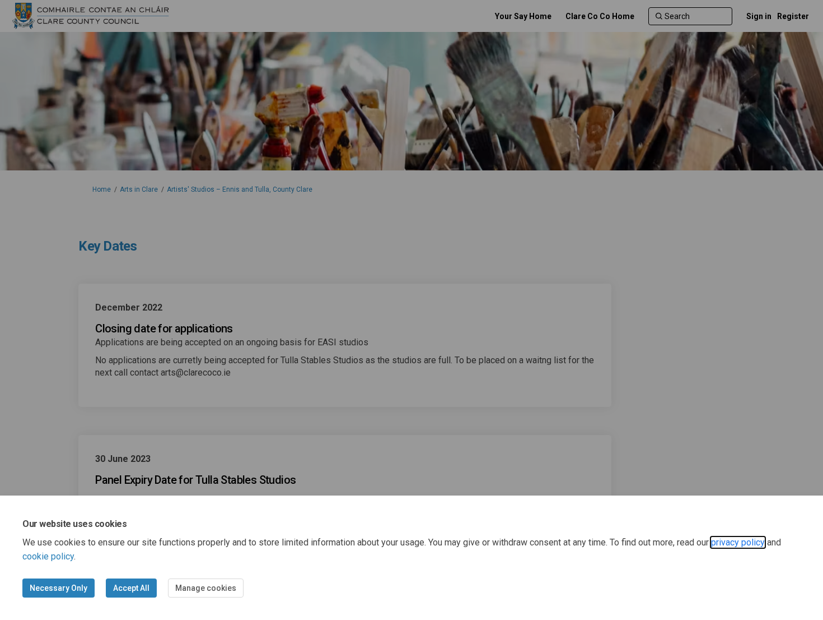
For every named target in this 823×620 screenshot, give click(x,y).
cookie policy (48, 556)
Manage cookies (205, 588)
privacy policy (738, 542)
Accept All (131, 588)
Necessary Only (58, 588)
